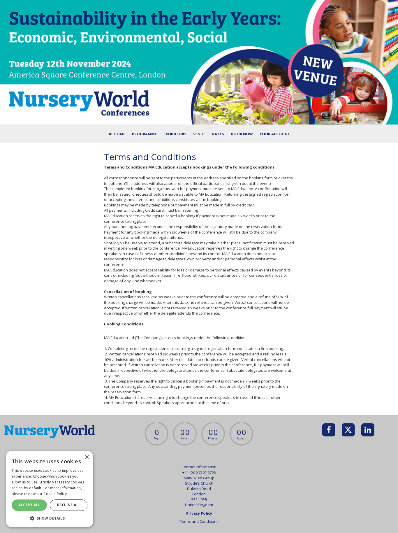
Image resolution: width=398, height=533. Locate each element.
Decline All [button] (68, 504)
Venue (199, 133)
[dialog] (49, 489)
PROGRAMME (144, 133)
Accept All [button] (29, 504)
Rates (218, 133)
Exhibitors (174, 133)
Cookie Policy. (55, 493)
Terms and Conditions (199, 521)
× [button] (86, 457)
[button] (49, 518)
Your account (275, 133)
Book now (242, 133)
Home (119, 133)
